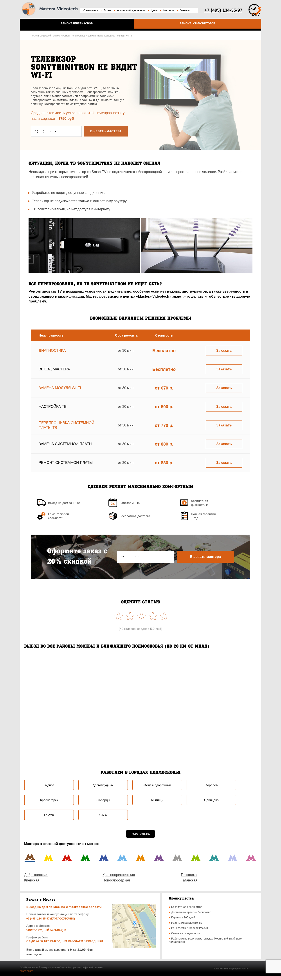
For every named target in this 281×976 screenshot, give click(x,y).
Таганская (189, 880)
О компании (90, 10)
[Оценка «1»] (163, 615)
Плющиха (189, 875)
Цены (154, 10)
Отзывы (184, 10)
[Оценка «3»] (140, 615)
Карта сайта (26, 971)
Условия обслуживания (131, 10)
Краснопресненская (119, 875)
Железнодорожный (157, 785)
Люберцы (103, 800)
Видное (49, 785)
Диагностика (52, 350)
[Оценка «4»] (129, 615)
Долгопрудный (103, 785)
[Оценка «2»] (152, 615)
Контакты (168, 10)
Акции (107, 10)
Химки (103, 815)
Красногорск (49, 800)
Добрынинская (36, 875)
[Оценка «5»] (117, 615)
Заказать (224, 350)
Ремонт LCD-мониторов (197, 23)
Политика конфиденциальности (230, 968)
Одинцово (211, 800)
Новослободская (116, 880)
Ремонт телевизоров (77, 23)
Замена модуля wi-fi (60, 388)
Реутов (49, 815)
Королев (211, 785)
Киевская (31, 880)
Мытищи (157, 800)
